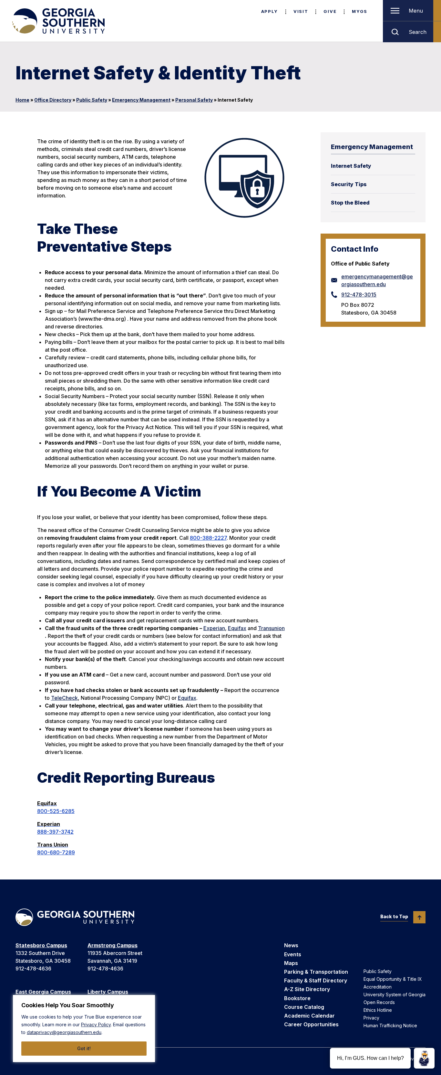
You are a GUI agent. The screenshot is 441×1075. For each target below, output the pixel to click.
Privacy (371, 1017)
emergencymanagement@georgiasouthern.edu (377, 280)
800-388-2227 (208, 538)
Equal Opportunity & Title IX (393, 979)
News (291, 945)
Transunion (271, 628)
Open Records (379, 1002)
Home (22, 100)
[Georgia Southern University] (58, 21)
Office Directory (52, 100)
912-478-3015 (358, 294)
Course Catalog (304, 1007)
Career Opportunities (311, 1024)
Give (329, 11)
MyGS (359, 11)
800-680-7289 (56, 852)
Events (292, 954)
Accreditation (378, 987)
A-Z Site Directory (307, 989)
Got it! (84, 1048)
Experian (214, 628)
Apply (269, 11)
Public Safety (91, 100)
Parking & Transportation (316, 972)
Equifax (237, 628)
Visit (300, 11)
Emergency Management (141, 100)
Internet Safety (351, 166)
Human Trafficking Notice (390, 1025)
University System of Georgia (395, 994)
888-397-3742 (55, 832)
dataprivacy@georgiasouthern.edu (64, 1032)
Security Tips (349, 184)
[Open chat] (424, 1058)
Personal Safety (194, 100)
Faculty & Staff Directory (315, 980)
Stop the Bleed (350, 202)
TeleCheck (64, 698)
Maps (291, 963)
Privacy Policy (96, 1024)
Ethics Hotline (378, 1010)
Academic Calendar (309, 1015)
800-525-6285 (56, 811)
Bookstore (297, 998)
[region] (84, 1028)
